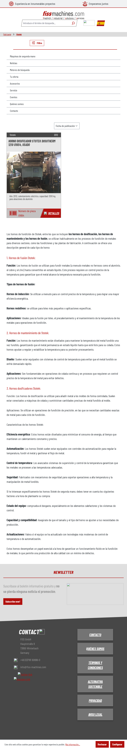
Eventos (13, 97)
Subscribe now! (12, 601)
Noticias (13, 63)
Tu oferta (14, 76)
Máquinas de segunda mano (22, 56)
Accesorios (15, 83)
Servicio (13, 90)
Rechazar (102, 744)
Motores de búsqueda (20, 69)
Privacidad (95, 700)
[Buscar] (72, 23)
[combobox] (45, 23)
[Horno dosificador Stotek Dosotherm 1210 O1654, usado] (34, 172)
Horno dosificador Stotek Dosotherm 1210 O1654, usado (31, 143)
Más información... (72, 744)
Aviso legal (95, 714)
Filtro (39, 43)
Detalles (53, 213)
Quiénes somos (17, 103)
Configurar (117, 744)
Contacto (14, 110)
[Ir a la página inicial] (63, 15)
